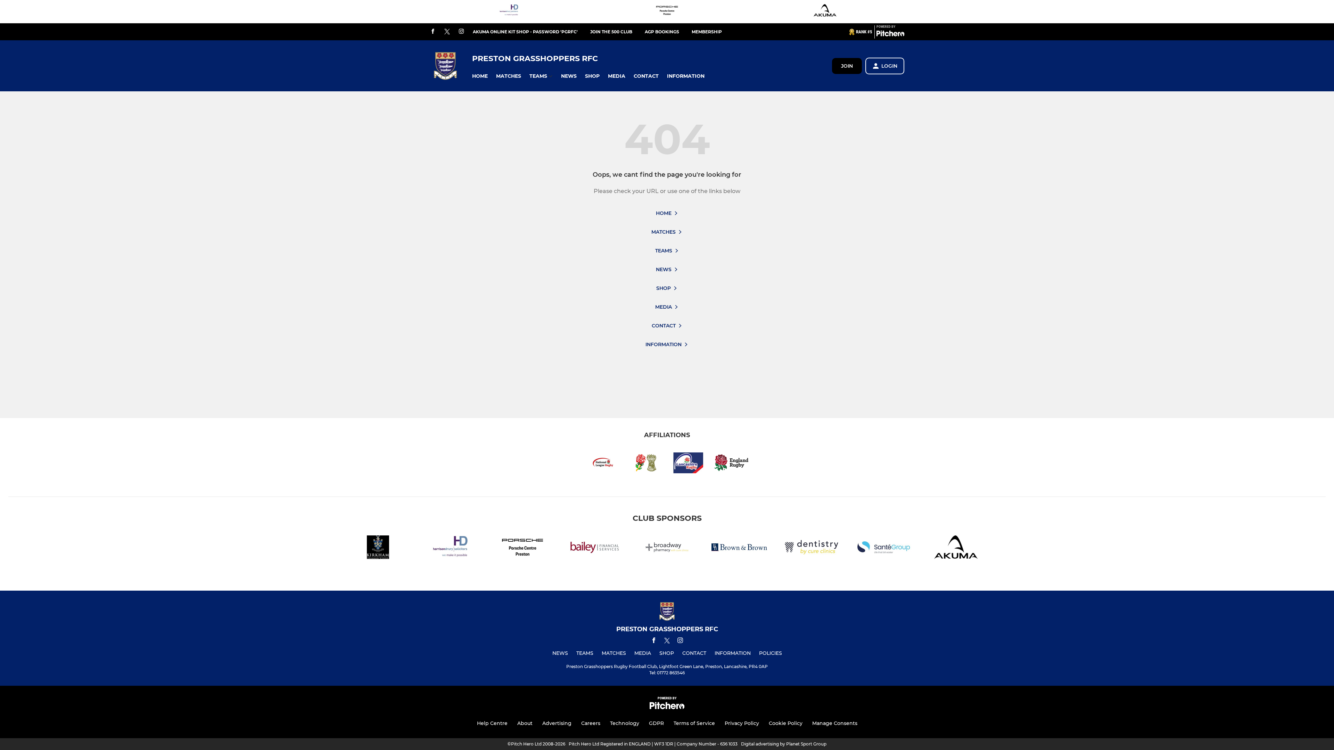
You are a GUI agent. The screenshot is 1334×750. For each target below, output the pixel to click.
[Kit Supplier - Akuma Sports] (825, 11)
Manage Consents (834, 723)
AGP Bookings (662, 31)
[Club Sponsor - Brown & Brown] (739, 548)
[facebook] (433, 31)
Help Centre (492, 723)
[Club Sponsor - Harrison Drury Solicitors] (509, 11)
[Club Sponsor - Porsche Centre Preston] (667, 11)
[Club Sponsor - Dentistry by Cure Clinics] (811, 548)
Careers (590, 723)
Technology (624, 723)
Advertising (556, 723)
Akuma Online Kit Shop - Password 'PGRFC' (525, 31)
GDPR (656, 723)
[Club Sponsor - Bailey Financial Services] (595, 548)
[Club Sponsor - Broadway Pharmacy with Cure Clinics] (667, 548)
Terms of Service (694, 723)
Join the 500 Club (611, 31)
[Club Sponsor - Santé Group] (884, 548)
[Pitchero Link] (890, 35)
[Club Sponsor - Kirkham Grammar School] (378, 548)
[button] (480, 76)
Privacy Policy (742, 723)
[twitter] (447, 32)
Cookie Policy (785, 723)
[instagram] (461, 31)
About (525, 723)
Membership (707, 31)
